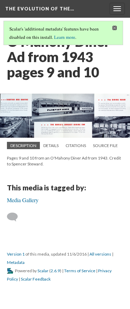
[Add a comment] (15, 217)
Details (51, 145)
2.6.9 (55, 270)
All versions (100, 254)
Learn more (64, 37)
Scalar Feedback (36, 279)
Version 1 (16, 254)
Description (23, 145)
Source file (105, 145)
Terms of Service (79, 270)
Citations (76, 145)
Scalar (43, 270)
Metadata (16, 262)
